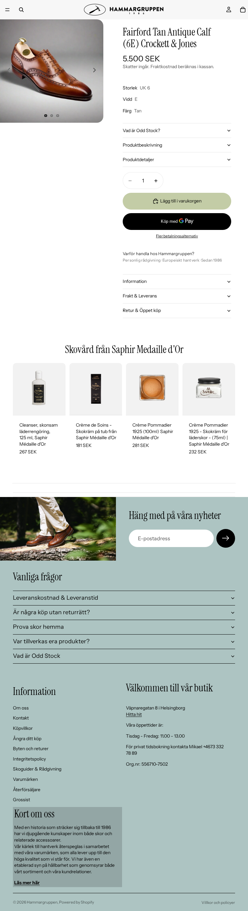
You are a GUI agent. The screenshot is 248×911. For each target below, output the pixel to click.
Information (135, 281)
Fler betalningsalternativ (177, 236)
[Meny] (7, 9)
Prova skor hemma (38, 626)
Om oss (21, 708)
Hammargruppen (42, 902)
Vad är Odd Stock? (141, 130)
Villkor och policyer (218, 902)
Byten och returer (30, 748)
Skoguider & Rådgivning (37, 769)
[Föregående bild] (7, 71)
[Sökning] (21, 10)
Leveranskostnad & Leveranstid (55, 597)
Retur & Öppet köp (142, 310)
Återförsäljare (26, 789)
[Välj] (112, 405)
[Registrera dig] (225, 538)
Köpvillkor (23, 728)
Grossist (21, 799)
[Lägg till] (55, 405)
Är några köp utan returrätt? (51, 612)
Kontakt (21, 718)
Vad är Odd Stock (36, 655)
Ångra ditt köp (27, 738)
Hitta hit (134, 714)
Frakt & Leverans (140, 296)
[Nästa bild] (96, 71)
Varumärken (25, 779)
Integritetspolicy (29, 759)
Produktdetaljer (138, 159)
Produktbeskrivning (142, 145)
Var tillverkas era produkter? (51, 641)
